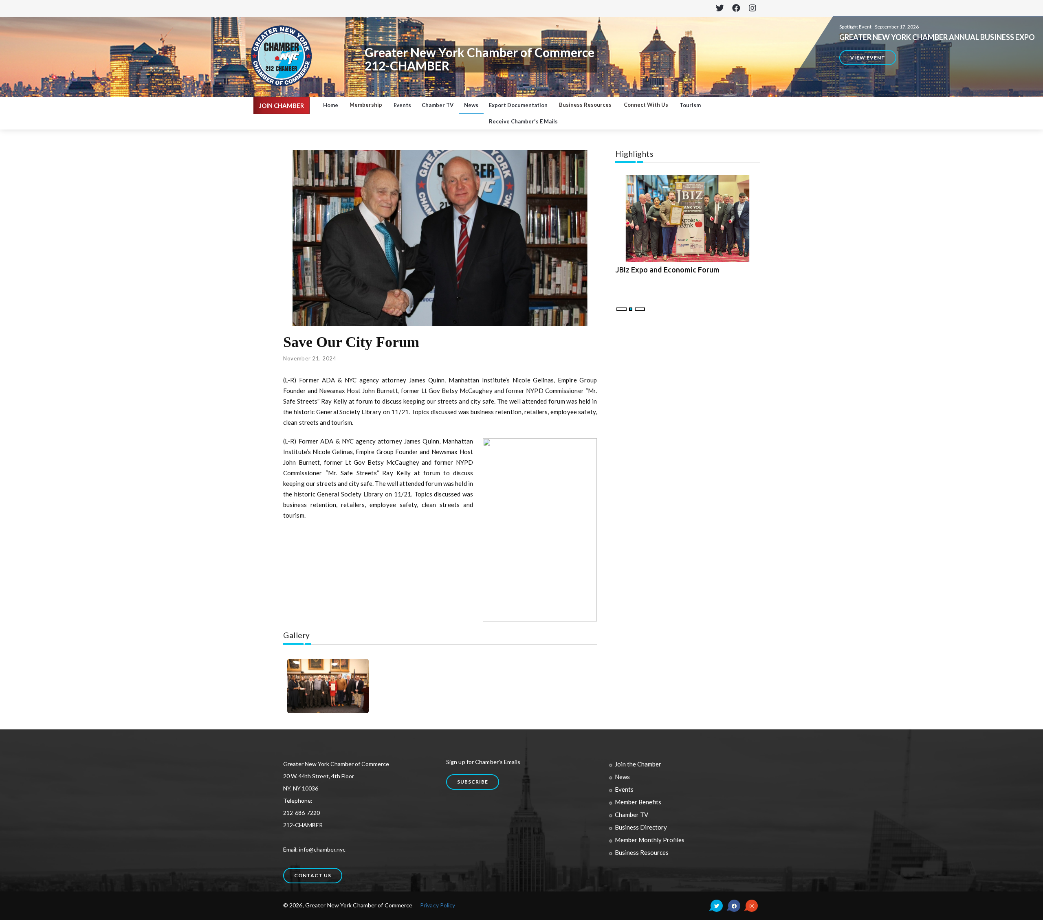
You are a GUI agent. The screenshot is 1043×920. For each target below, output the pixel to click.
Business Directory (641, 827)
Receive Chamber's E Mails (523, 121)
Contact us (312, 875)
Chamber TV (437, 105)
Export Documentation (518, 105)
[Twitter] (719, 8)
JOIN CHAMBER (281, 105)
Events (402, 105)
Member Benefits (638, 802)
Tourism (690, 105)
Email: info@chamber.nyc (314, 849)
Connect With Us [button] (646, 104)
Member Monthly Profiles (649, 839)
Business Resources (642, 852)
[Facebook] (736, 8)
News (471, 105)
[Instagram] (752, 8)
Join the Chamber (638, 764)
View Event (867, 58)
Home (330, 105)
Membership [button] (366, 104)
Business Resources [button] (585, 104)
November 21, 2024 (310, 358)
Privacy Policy (437, 905)
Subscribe (472, 782)
